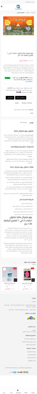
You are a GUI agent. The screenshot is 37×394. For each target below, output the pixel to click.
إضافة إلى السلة (21, 98)
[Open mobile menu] (35, 7)
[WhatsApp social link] (25, 113)
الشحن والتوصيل (32, 361)
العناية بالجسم (20, 12)
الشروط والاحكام (32, 355)
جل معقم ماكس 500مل (9, 283)
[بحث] (3, 2)
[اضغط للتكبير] (31, 44)
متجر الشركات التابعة (31, 345)
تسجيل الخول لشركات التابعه (29, 342)
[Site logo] (18, 7)
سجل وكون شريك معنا (30, 339)
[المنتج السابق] (6, 13)
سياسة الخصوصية (31, 352)
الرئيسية (33, 12)
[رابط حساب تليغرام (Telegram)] (23, 113)
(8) (24, 286)
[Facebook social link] (29, 113)
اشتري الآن (10, 98)
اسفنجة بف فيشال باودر (27, 283)
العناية (27, 12)
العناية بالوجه (17, 110)
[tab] (31, 122)
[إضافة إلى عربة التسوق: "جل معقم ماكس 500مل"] (15, 280)
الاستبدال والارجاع (31, 358)
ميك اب (24, 285)
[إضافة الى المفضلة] (22, 269)
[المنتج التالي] (3, 13)
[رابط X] (27, 113)
